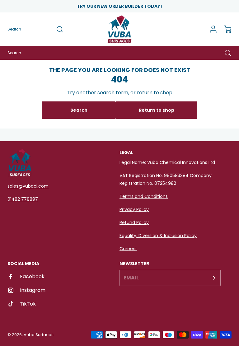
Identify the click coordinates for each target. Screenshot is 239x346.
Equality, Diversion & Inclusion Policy (158, 235)
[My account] (211, 29)
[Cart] (225, 29)
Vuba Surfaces (39, 334)
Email (131, 277)
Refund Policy (134, 222)
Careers (128, 248)
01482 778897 (22, 199)
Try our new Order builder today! (119, 6)
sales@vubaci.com (28, 186)
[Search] (56, 29)
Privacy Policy (134, 209)
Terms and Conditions (144, 196)
